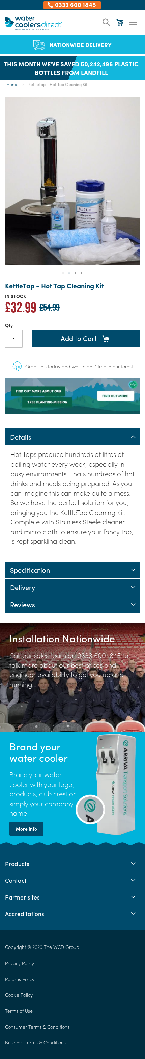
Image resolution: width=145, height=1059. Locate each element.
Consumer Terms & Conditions (37, 1026)
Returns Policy (19, 979)
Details (20, 437)
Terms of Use (19, 1010)
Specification (30, 570)
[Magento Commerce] (33, 23)
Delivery (22, 587)
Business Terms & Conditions (35, 1042)
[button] (63, 273)
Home (12, 84)
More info (26, 828)
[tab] (72, 437)
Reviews (22, 604)
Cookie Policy (19, 994)
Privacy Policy (19, 963)
